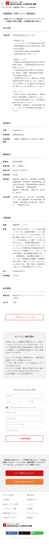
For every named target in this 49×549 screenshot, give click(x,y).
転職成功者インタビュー (11, 513)
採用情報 (30, 518)
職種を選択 (12, 419)
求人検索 (9, 7)
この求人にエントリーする (24, 317)
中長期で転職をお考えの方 (24, 482)
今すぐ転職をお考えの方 (24, 473)
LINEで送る (39, 533)
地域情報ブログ (32, 499)
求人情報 (6, 499)
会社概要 (30, 508)
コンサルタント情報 (9, 508)
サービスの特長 (8, 495)
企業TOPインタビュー (10, 518)
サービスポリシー (33, 513)
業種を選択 (12, 412)
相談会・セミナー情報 (10, 504)
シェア (13, 533)
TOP (2, 7)
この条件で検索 (24, 438)
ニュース (30, 504)
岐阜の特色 (30, 495)
